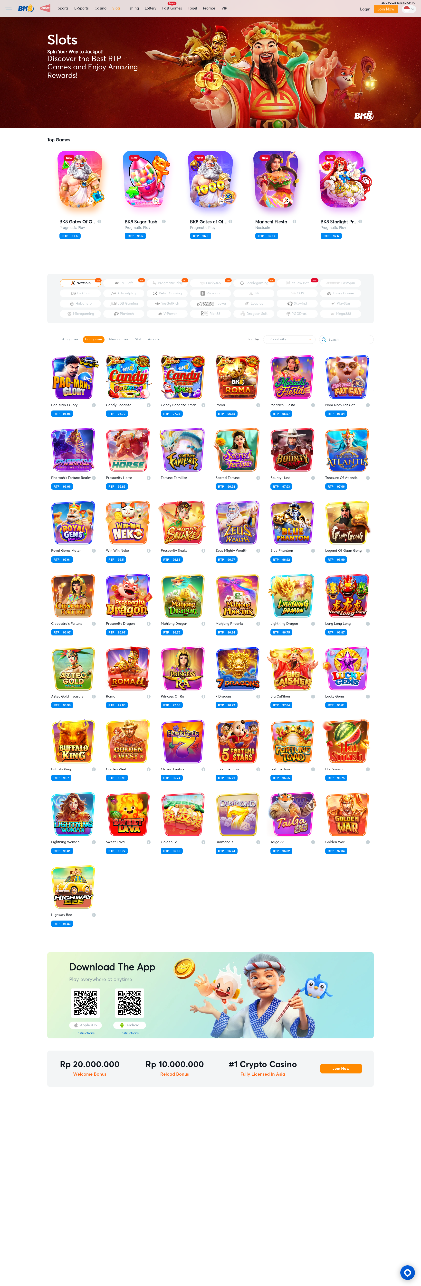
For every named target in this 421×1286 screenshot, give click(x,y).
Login (365, 9)
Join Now (385, 9)
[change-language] (409, 9)
